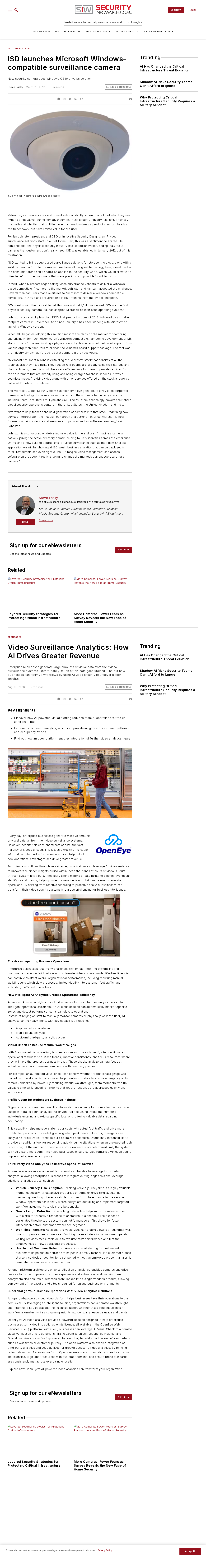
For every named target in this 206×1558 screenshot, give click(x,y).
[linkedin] (64, 99)
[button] (10, 10)
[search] (16, 10)
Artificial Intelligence (158, 31)
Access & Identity (127, 31)
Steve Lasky (15, 87)
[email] (81, 99)
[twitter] (70, 99)
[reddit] (75, 99)
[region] (103, 1551)
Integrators (72, 31)
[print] (130, 99)
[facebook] (58, 99)
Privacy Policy (105, 1550)
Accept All (190, 1551)
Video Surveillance (98, 31)
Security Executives (46, 31)
